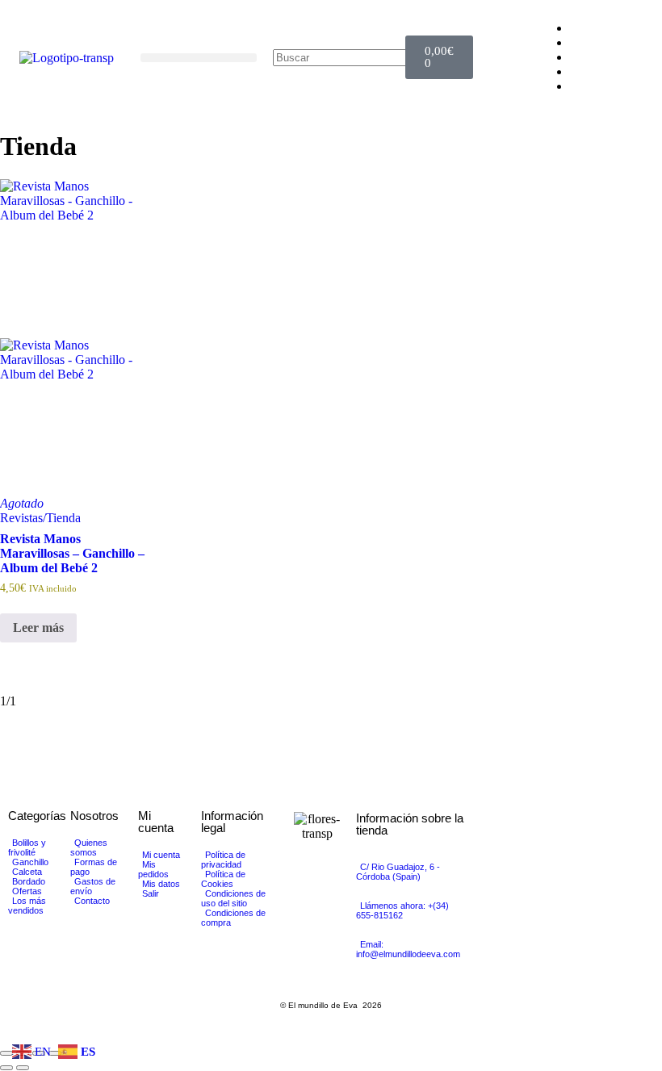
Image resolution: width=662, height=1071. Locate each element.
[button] (198, 57)
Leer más (38, 627)
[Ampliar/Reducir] (6, 1053)
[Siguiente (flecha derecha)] (22, 1067)
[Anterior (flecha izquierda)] (6, 1067)
